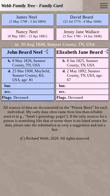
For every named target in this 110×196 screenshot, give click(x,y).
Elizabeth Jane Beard (79, 52)
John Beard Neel (25, 52)
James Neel (26, 16)
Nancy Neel (27, 31)
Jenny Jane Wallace (81, 31)
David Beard (81, 16)
